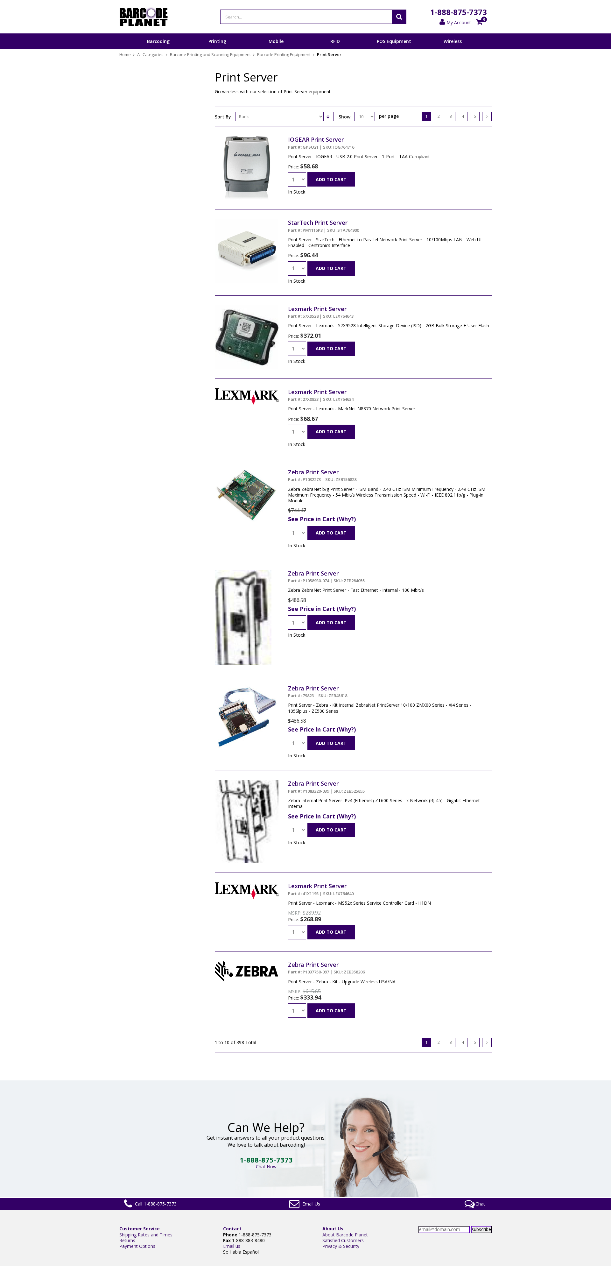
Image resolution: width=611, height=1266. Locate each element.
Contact (232, 1229)
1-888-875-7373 (458, 12)
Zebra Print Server (322, 475)
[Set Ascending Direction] (328, 116)
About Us (332, 1229)
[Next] (487, 116)
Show (344, 117)
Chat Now (266, 1166)
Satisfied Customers (343, 1240)
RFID (335, 41)
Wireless (453, 41)
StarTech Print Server (323, 226)
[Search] (399, 17)
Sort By (223, 117)
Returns (127, 1240)
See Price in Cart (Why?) (322, 519)
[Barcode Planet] (143, 16)
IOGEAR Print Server (321, 143)
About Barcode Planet (345, 1235)
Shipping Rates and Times (145, 1235)
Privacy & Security (340, 1246)
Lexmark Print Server (321, 312)
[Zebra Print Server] (246, 471)
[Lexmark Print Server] (246, 308)
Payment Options (137, 1246)
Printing (217, 41)
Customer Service (139, 1229)
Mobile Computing (276, 49)
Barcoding (158, 41)
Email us (231, 1246)
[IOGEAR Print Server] (246, 139)
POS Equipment (394, 41)
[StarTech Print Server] (246, 222)
